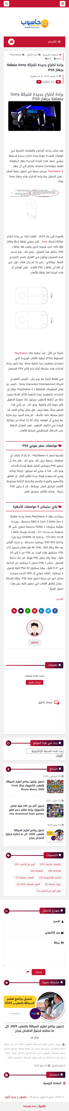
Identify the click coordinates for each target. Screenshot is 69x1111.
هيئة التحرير (57, 1066)
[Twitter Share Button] (48, 611)
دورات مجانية (53, 884)
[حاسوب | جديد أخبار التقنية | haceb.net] (34, 24)
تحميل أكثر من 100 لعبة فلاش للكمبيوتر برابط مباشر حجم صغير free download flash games (26, 809)
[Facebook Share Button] (55, 611)
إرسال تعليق (34, 682)
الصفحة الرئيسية (50, 55)
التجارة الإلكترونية (50, 878)
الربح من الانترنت (25, 864)
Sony (44, 241)
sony (58, 59)
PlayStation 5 (55, 171)
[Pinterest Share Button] (41, 611)
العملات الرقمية (25, 878)
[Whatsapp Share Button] (28, 611)
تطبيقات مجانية (50, 864)
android (54, 871)
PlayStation (15, 55)
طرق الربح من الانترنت (49, 891)
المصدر (59, 599)
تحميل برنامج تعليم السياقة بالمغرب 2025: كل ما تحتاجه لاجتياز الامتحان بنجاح (25, 834)
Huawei (37, 871)
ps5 (49, 59)
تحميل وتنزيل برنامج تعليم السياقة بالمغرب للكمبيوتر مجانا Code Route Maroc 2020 (25, 785)
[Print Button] (14, 611)
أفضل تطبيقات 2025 (28, 884)
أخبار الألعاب (32, 55)
